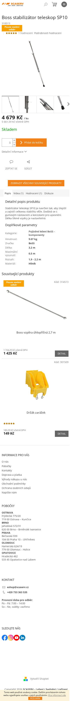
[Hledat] (45, 4)
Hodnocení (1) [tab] (34, 193)
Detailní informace (12, 151)
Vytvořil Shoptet (39, 678)
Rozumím (35, 698)
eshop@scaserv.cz (18, 587)
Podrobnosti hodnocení (48, 33)
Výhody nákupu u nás (14, 479)
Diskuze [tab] (48, 193)
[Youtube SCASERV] (17, 638)
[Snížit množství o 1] (14, 145)
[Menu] (64, 4)
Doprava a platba (12, 474)
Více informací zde (57, 695)
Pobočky (6, 466)
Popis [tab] (8, 193)
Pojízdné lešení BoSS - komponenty (42, 233)
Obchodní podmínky (14, 483)
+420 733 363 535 (17, 592)
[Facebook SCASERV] (5, 638)
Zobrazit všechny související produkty (36, 183)
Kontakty (7, 470)
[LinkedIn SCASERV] (22, 638)
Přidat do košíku (33, 142)
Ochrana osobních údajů (16, 488)
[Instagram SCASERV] (11, 638)
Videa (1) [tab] (18, 193)
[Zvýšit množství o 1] (14, 141)
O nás (5, 461)
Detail (62, 353)
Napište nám (9, 492)
